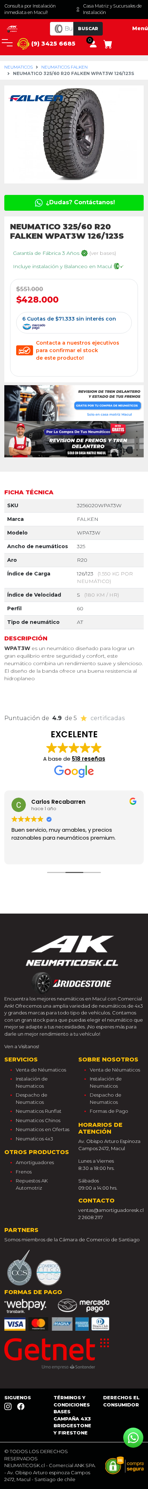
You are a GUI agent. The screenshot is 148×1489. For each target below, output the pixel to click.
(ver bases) (102, 253)
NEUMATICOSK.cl (24, 1465)
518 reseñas (88, 758)
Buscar (88, 28)
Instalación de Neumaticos (32, 1082)
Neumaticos (18, 67)
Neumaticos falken (64, 67)
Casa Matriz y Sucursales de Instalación (112, 9)
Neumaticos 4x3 (34, 1139)
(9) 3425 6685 (52, 43)
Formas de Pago (109, 1111)
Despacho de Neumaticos (31, 1098)
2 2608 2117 (90, 1217)
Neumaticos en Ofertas (42, 1129)
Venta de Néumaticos (41, 1070)
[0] (107, 43)
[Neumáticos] (74, 963)
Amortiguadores (35, 1162)
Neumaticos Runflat (38, 1111)
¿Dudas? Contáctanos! (79, 202)
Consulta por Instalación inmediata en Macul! (30, 9)
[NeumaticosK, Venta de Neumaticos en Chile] (12, 28)
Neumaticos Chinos (38, 1120)
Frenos (24, 1172)
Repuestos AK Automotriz (32, 1184)
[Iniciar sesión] (93, 43)
